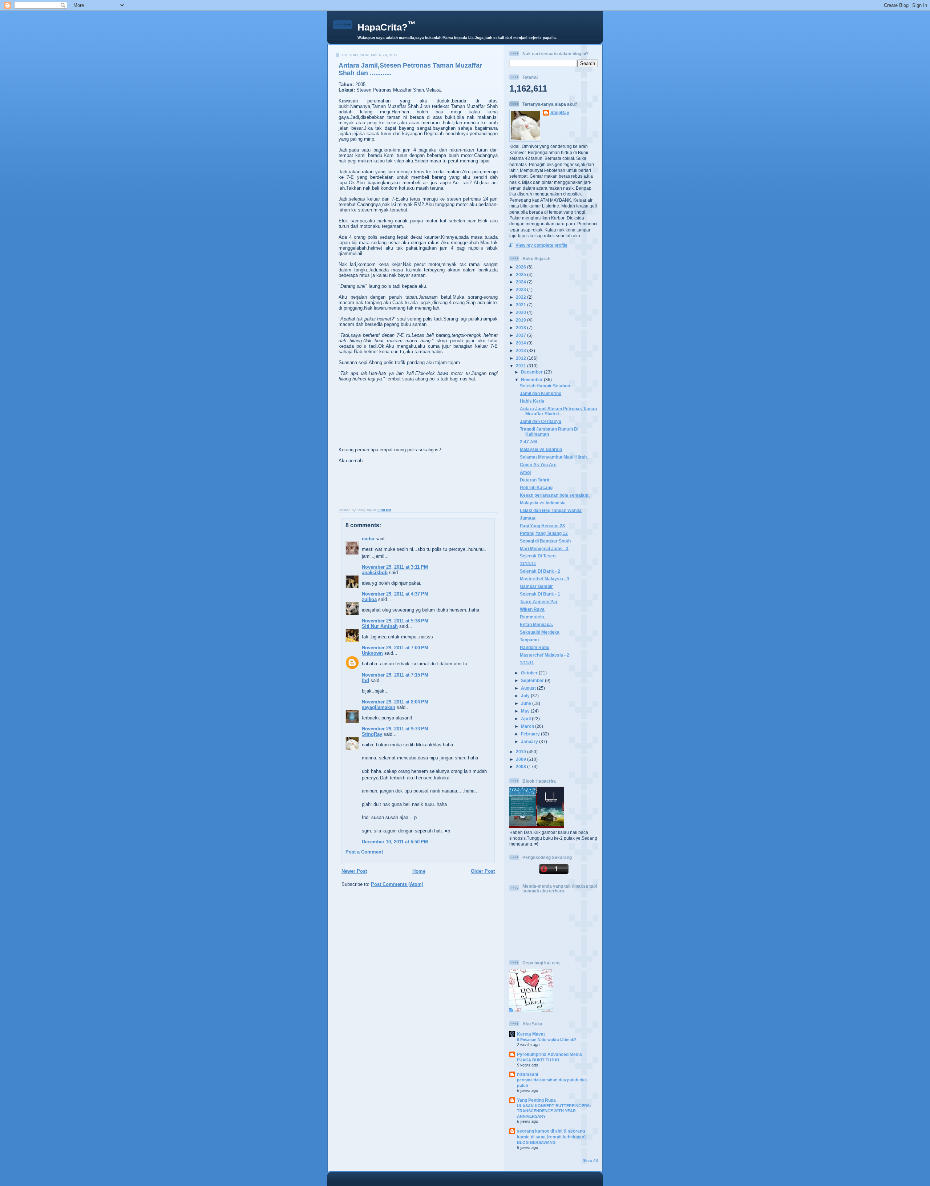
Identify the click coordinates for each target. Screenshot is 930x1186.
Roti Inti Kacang (536, 487)
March (528, 726)
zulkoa (369, 599)
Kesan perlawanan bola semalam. (555, 495)
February (531, 733)
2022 (521, 297)
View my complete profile (541, 245)
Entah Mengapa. (536, 624)
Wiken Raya (532, 609)
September (533, 680)
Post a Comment (364, 852)
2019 (521, 320)
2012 (521, 358)
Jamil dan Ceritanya (540, 421)
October (530, 672)
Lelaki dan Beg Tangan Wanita (551, 510)
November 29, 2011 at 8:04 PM (395, 702)
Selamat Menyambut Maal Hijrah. (554, 457)
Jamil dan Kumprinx (540, 393)
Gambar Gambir (536, 586)
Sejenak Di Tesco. (538, 555)
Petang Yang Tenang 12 (544, 533)
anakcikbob (375, 572)
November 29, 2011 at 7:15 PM (395, 675)
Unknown (372, 653)
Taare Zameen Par (539, 601)
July (526, 695)
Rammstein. (532, 616)
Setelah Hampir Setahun (545, 385)
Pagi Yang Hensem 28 (542, 525)
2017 (521, 335)
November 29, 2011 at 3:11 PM (395, 567)
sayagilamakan (378, 707)
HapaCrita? (386, 27)
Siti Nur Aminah (380, 626)
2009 (521, 759)
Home (418, 871)
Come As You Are (538, 464)
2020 (521, 312)
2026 (521, 267)
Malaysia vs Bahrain (541, 449)
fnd (365, 680)
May (526, 711)
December (532, 372)
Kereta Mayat (531, 1034)
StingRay (372, 734)
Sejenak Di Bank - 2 (540, 571)
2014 (521, 342)
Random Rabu (534, 647)
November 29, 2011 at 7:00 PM (395, 647)
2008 (521, 766)
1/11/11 (527, 662)
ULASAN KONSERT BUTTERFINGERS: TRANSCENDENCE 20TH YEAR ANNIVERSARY (554, 1111)
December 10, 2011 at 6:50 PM (395, 841)
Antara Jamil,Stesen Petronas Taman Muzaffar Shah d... (558, 411)
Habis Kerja (532, 401)
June (526, 703)
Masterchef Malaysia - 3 (544, 578)
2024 (521, 281)
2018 (521, 327)
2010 (521, 751)
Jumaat (527, 518)
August (529, 688)
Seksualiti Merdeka (539, 632)
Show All (590, 1160)
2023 (521, 289)
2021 (521, 304)
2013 (521, 350)
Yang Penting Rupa (536, 1100)
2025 (521, 274)
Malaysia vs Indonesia (543, 502)
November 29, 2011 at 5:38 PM (395, 621)
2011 (521, 365)
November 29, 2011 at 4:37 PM (395, 594)
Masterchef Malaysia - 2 (544, 655)
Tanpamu (529, 639)
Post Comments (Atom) (397, 884)
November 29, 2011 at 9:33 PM (395, 728)
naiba (368, 538)
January (530, 741)
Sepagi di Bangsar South (545, 540)
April (526, 718)
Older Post (483, 871)
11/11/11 (528, 563)
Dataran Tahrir (535, 479)
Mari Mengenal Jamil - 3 (544, 548)
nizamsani (527, 1074)
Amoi (525, 472)
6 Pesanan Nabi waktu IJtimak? (547, 1039)
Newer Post (354, 871)
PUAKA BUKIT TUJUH (538, 1060)
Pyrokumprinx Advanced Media (549, 1054)
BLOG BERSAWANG (536, 1142)
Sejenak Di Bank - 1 (540, 594)
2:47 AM (528, 441)
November (532, 379)
